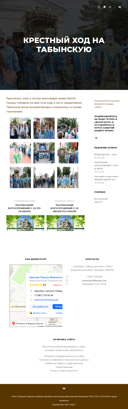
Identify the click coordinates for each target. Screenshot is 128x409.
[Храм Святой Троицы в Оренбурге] (10, 7)
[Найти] (99, 7)
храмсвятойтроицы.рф (94, 280)
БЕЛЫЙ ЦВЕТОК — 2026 (105, 154)
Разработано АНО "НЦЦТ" (64, 404)
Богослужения (101, 199)
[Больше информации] (104, 7)
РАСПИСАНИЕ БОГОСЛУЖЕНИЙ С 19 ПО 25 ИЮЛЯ (106, 165)
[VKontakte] (120, 7)
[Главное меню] (110, 7)
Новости (98, 202)
